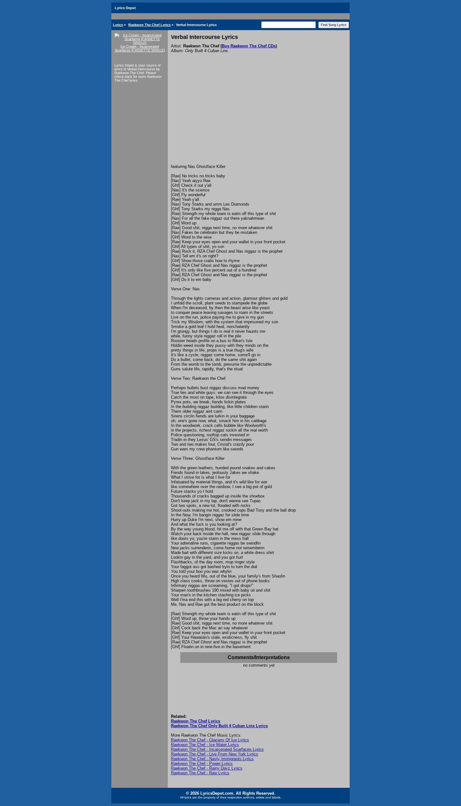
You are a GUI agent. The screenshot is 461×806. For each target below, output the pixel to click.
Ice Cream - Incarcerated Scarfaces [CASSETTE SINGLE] (140, 48)
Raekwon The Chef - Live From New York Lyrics (214, 754)
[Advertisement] (259, 117)
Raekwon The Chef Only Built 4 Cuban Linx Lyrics (219, 725)
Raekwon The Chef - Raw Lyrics (200, 773)
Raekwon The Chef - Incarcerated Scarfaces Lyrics (217, 749)
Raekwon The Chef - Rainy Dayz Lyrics (206, 768)
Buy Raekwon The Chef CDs (249, 46)
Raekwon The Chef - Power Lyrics (202, 763)
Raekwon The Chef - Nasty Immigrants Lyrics (212, 758)
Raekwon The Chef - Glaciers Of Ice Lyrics (210, 740)
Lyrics (118, 25)
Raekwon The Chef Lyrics (149, 25)
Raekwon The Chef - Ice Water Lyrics (205, 744)
